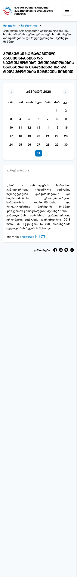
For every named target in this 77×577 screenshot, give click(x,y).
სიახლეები (29, 25)
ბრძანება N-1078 (33, 236)
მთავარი (9, 25)
